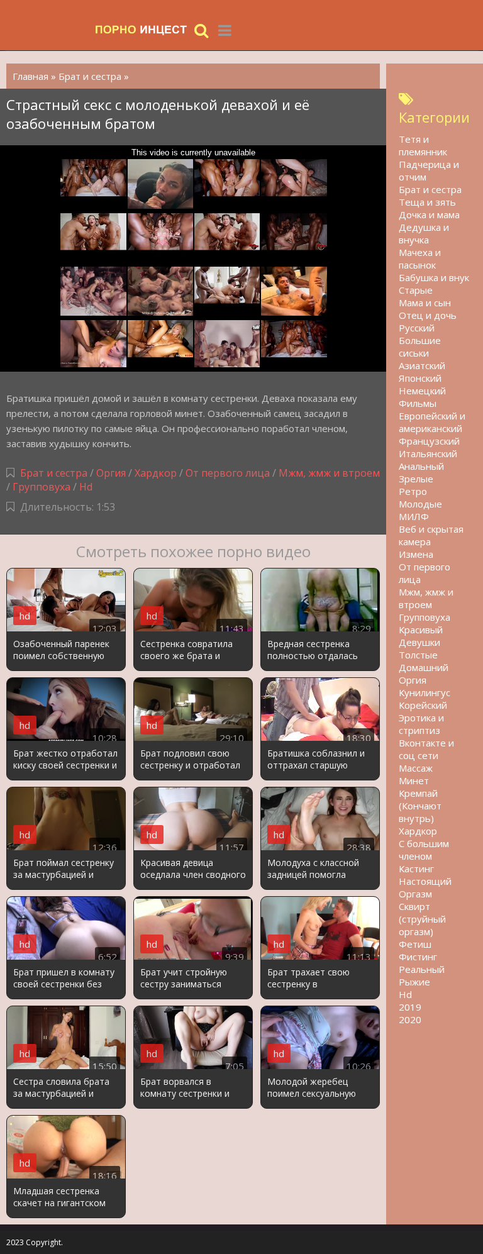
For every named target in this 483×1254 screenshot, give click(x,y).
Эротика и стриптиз (421, 723)
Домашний (423, 667)
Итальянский (428, 453)
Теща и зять (427, 202)
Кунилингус (424, 692)
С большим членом (424, 849)
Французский (429, 441)
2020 (410, 1019)
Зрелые (416, 478)
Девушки (419, 642)
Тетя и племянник (423, 145)
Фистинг (418, 956)
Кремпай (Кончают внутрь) (420, 805)
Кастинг (416, 868)
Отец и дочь (428, 315)
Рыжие (414, 981)
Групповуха (41, 487)
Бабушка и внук (434, 277)
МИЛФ (414, 516)
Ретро (413, 491)
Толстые (418, 654)
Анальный (421, 466)
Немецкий (422, 390)
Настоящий (425, 881)
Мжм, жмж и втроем (329, 473)
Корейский (423, 705)
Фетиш (415, 944)
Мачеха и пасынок (420, 258)
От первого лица (228, 473)
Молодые (420, 503)
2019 (410, 1007)
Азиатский (422, 365)
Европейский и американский (432, 422)
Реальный (422, 969)
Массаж (416, 768)
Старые (416, 290)
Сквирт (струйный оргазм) (422, 919)
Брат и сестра (53, 473)
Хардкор (156, 473)
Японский (420, 378)
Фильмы (417, 403)
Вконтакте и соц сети (426, 749)
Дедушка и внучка (424, 233)
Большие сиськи (420, 346)
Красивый (421, 629)
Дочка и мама (429, 214)
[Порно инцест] (141, 29)
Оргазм (415, 893)
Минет (414, 780)
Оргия (111, 473)
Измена (416, 554)
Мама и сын (425, 302)
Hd (85, 487)
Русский (417, 327)
